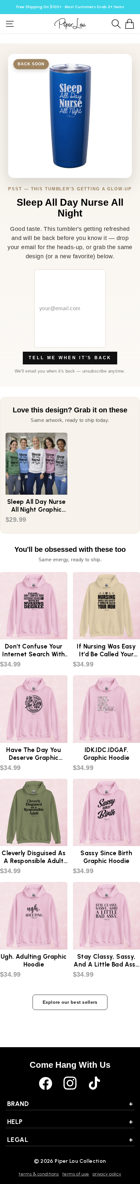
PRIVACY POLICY (106, 1174)
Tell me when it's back (70, 357)
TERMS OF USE (75, 1174)
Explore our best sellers (70, 1002)
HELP (70, 1122)
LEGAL (70, 1140)
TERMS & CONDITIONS (39, 1174)
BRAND (70, 1104)
